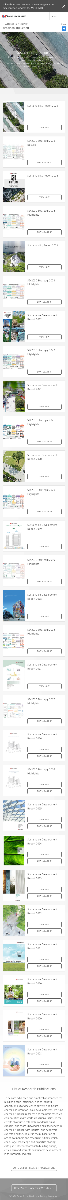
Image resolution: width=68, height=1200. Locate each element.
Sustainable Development (16, 24)
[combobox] (34, 1188)
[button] (64, 28)
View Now (44, 127)
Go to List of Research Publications (34, 1167)
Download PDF (44, 162)
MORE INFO (37, 7)
